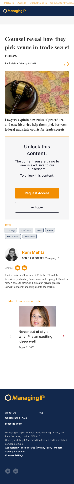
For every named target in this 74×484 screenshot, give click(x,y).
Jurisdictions (29, 236)
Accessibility (12, 447)
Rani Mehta (33, 252)
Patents (50, 230)
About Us (10, 412)
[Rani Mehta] (13, 254)
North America (13, 236)
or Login (37, 207)
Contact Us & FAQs (16, 418)
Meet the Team (13, 423)
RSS (41, 412)
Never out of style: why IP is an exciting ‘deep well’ (35, 336)
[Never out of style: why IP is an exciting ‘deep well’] (37, 316)
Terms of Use (28, 447)
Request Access (37, 193)
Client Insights (38, 2)
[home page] (14, 11)
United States (25, 230)
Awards (21, 2)
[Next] (63, 336)
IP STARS (8, 2)
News (39, 230)
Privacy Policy (44, 447)
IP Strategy (10, 230)
